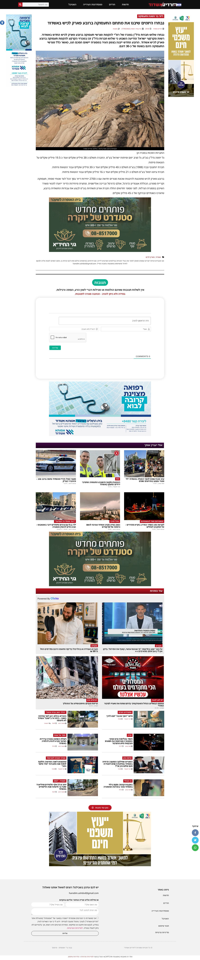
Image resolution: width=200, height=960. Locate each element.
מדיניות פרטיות (162, 932)
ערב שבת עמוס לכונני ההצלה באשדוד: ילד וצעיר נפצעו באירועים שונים (145, 480)
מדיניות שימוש (73, 956)
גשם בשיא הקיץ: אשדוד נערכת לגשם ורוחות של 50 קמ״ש (103, 525)
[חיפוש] (20, 4)
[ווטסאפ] (195, 847)
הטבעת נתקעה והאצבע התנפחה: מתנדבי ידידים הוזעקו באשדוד (101, 483)
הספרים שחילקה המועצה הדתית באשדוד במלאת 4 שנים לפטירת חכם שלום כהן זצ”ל (117, 764)
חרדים (112, 4)
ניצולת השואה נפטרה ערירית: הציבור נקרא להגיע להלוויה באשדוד (53, 741)
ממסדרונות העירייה (92, 4)
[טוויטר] (195, 840)
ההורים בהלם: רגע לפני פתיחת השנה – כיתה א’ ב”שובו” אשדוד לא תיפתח (52, 718)
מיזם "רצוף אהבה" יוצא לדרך (119, 715)
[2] (100, 435)
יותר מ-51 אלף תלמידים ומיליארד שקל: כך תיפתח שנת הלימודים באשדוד (51, 786)
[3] (19, 86)
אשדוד (158, 257)
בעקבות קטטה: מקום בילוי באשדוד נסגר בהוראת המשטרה (118, 785)
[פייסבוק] (195, 832)
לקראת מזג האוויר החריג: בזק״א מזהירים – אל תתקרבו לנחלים (144, 525)
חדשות (125, 4)
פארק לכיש (150, 257)
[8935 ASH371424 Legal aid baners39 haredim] (100, 865)
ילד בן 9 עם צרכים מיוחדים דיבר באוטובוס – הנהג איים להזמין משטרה (56, 525)
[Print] (100, 251)
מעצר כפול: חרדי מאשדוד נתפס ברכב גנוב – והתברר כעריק (56, 480)
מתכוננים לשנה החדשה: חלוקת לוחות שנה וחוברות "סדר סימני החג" (52, 764)
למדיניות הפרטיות (75, 928)
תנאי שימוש (163, 925)
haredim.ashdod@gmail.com (84, 893)
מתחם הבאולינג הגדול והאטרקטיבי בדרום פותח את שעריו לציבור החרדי (134, 704)
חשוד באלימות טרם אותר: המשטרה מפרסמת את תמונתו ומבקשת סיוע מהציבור (119, 741)
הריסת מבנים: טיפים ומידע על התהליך (80, 703)
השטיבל (72, 4)
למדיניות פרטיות (87, 956)
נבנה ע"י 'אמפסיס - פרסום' (62, 947)
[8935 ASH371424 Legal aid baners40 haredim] (181, 96)
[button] (2, 22)
